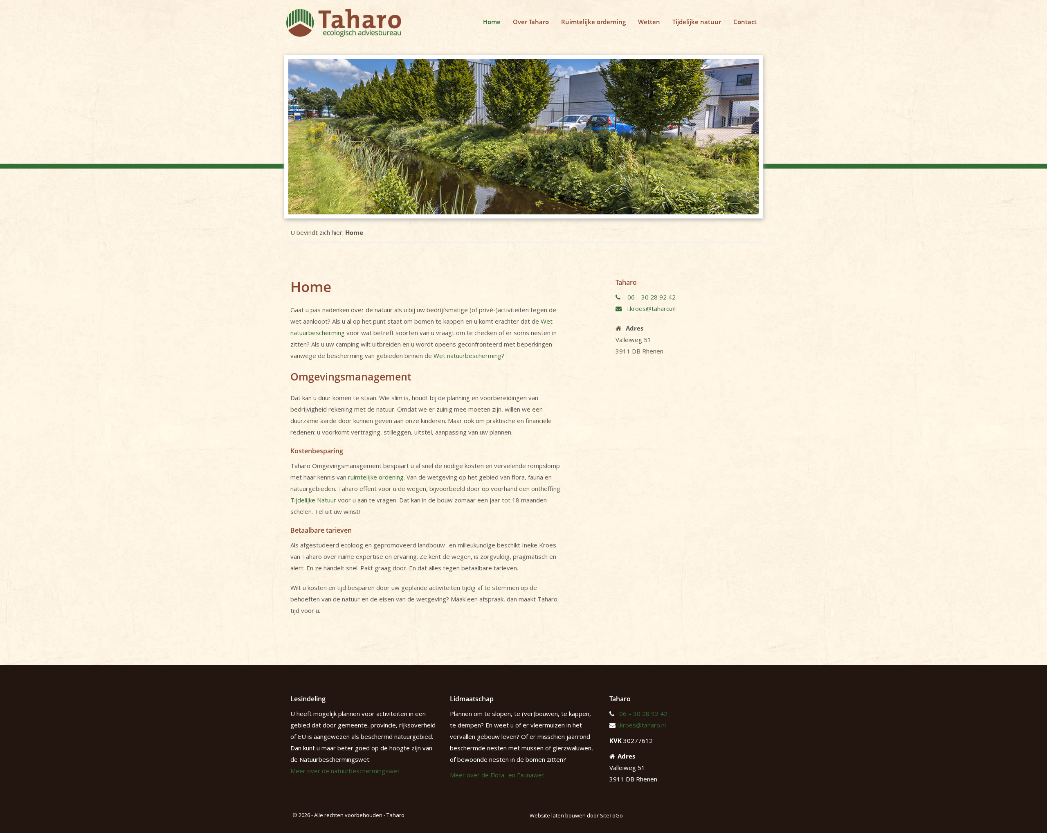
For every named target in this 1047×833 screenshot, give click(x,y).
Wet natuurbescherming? (469, 355)
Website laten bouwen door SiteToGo (576, 815)
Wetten (649, 22)
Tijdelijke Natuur (313, 500)
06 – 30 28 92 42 (651, 297)
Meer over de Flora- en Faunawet (497, 775)
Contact (745, 22)
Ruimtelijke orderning (593, 22)
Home (492, 22)
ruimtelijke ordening (376, 477)
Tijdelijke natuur (696, 22)
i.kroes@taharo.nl (651, 308)
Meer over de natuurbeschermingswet (345, 771)
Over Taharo (531, 22)
